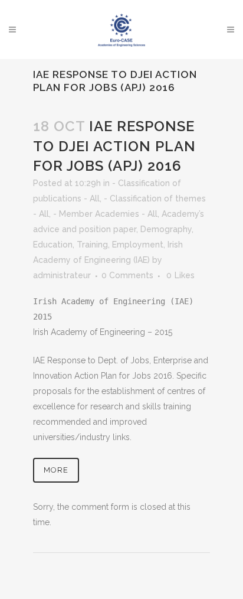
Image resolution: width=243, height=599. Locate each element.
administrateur (62, 275)
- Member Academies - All (105, 214)
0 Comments (127, 275)
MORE (56, 469)
